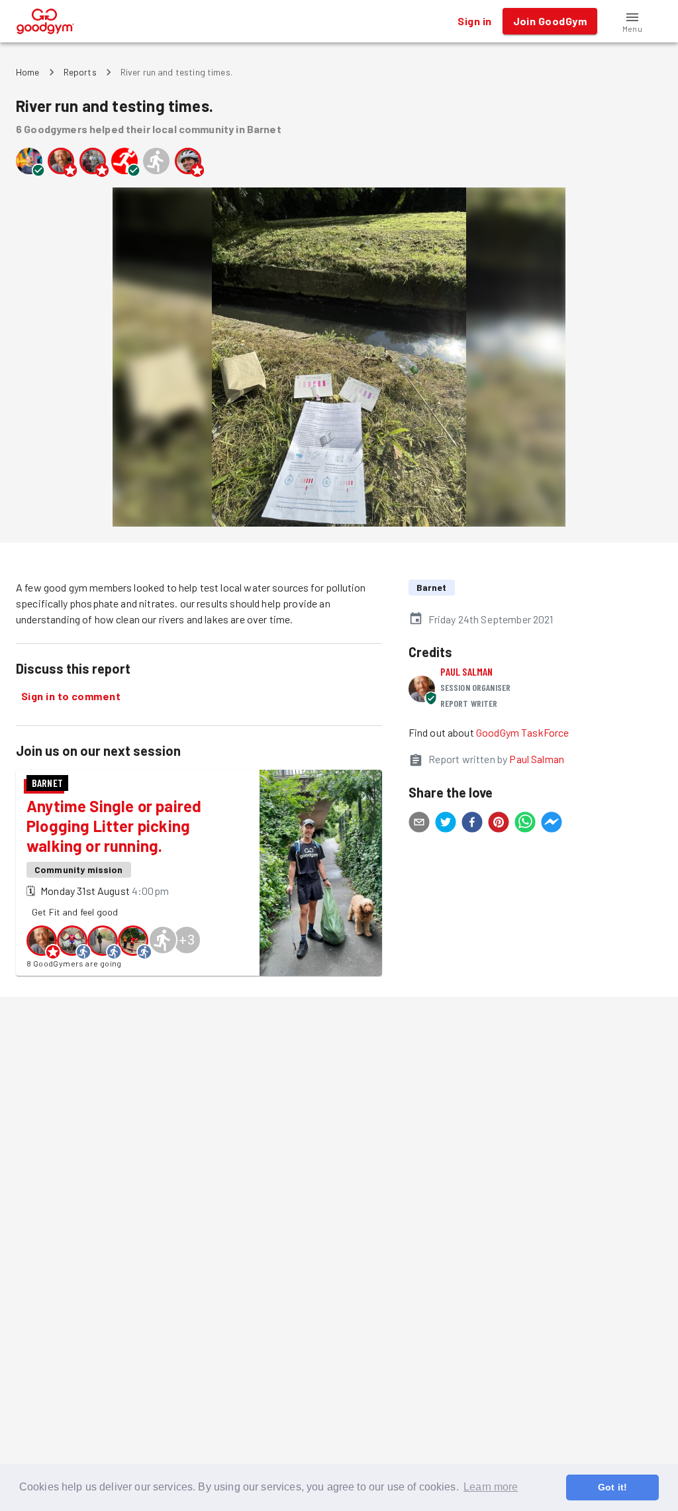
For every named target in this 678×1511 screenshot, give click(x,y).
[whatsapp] (525, 824)
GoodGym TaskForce (522, 732)
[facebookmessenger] (551, 824)
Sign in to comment (71, 696)
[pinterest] (498, 824)
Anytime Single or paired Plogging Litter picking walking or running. (113, 825)
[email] (419, 824)
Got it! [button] (612, 1487)
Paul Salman (466, 671)
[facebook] (472, 824)
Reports (80, 72)
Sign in (474, 21)
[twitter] (445, 824)
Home (28, 72)
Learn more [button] (490, 1486)
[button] (632, 21)
